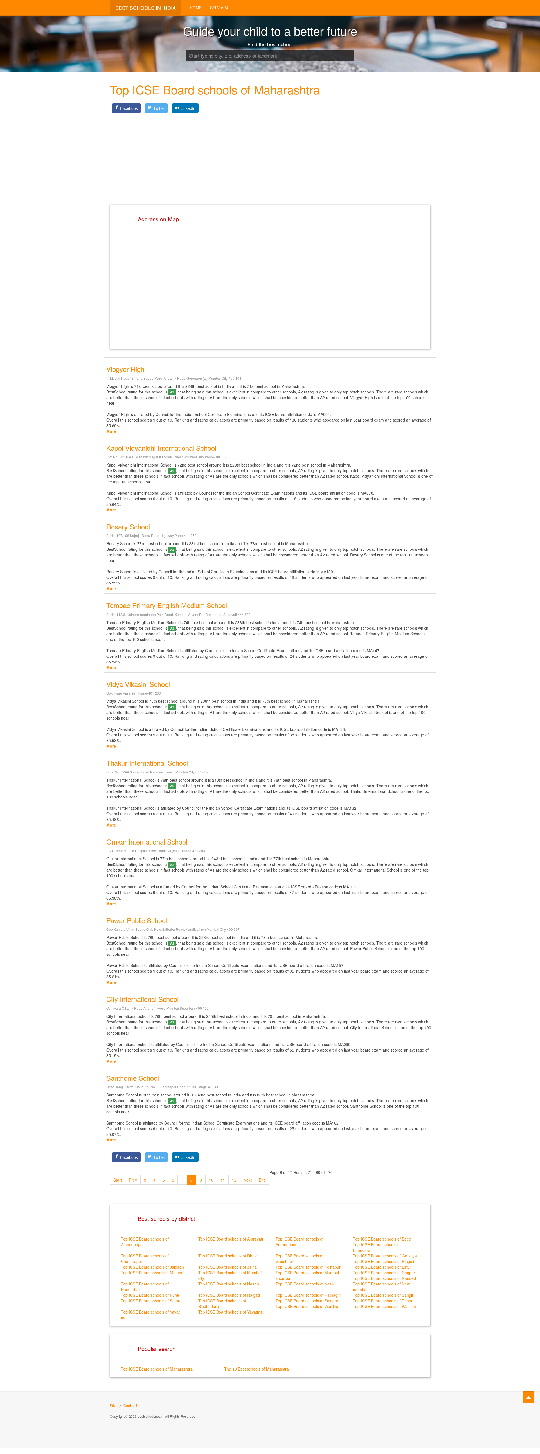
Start (117, 1180)
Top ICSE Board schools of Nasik (305, 1284)
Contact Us (131, 1405)
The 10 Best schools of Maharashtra (256, 1369)
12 (234, 1180)
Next (248, 1180)
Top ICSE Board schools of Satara (151, 1300)
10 (211, 1180)
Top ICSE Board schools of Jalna (227, 1267)
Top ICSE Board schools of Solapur (307, 1300)
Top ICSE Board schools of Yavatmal (231, 1312)
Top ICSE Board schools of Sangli (383, 1295)
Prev (133, 1180)
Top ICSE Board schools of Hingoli (383, 1261)
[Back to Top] (528, 1397)
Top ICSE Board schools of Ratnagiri (308, 1295)
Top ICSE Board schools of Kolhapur (308, 1267)
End (262, 1180)
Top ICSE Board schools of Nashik (228, 1284)
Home (196, 7)
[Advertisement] (270, 154)
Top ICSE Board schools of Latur (382, 1267)
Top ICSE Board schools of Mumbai (152, 1272)
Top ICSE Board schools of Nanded (384, 1278)
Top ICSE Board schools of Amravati (230, 1239)
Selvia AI (219, 7)
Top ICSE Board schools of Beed (382, 1239)
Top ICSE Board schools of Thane (383, 1300)
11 (222, 1180)
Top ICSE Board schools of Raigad (229, 1295)
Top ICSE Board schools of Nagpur (384, 1272)
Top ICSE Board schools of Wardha (307, 1306)
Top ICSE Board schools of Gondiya (385, 1256)
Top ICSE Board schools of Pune (150, 1295)
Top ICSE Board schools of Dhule (228, 1256)
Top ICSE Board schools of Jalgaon (152, 1267)
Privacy (115, 1405)
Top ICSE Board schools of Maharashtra (157, 1369)
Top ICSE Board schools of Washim (384, 1306)
